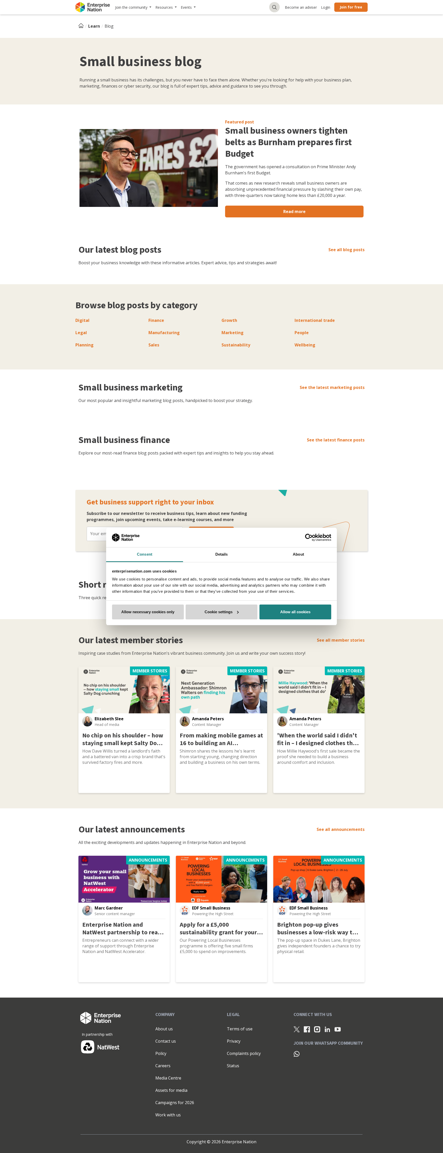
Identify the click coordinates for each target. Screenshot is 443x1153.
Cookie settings (219, 612)
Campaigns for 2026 (174, 1102)
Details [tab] (221, 554)
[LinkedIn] (327, 1029)
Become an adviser (301, 7)
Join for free (351, 7)
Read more (294, 211)
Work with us (168, 1115)
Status (233, 1066)
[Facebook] (307, 1029)
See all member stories (341, 640)
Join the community (131, 7)
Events (186, 7)
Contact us (165, 1041)
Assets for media (171, 1090)
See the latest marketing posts (332, 387)
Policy (160, 1053)
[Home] (82, 26)
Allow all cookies (295, 612)
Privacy (233, 1041)
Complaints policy (244, 1053)
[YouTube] (338, 1029)
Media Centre (168, 1078)
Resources (164, 7)
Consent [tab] (144, 554)
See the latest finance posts (336, 440)
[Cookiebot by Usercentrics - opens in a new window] (308, 537)
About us (164, 1029)
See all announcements (341, 829)
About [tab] (298, 554)
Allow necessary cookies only (147, 612)
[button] (87, 721)
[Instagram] (317, 1029)
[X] (297, 1029)
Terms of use (240, 1029)
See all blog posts (346, 249)
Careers (162, 1066)
